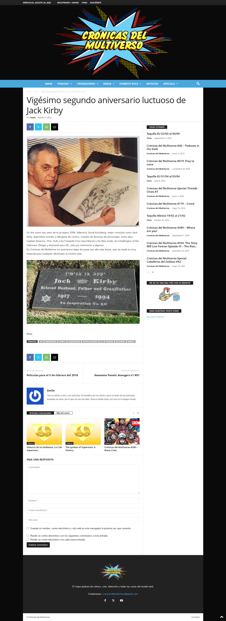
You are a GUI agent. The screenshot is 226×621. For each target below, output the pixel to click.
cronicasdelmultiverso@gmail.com (120, 594)
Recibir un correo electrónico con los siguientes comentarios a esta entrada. (69, 535)
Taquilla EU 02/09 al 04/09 (163, 133)
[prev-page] (133, 413)
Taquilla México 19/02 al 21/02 (166, 215)
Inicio (29, 91)
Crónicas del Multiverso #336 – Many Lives (121, 449)
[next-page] (138, 413)
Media (107, 83)
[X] (38, 126)
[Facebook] (30, 126)
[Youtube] (121, 600)
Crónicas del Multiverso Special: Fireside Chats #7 (172, 189)
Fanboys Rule (129, 83)
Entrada (109, 341)
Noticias (152, 83)
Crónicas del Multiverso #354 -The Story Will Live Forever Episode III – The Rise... (172, 244)
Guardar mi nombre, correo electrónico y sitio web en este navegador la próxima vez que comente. (80, 528)
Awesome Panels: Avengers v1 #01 (116, 375)
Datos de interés (90, 341)
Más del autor (63, 413)
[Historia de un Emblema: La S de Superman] (44, 431)
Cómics (62, 341)
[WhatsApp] (46, 126)
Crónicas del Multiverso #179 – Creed (170, 203)
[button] (198, 84)
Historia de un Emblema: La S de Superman (44, 449)
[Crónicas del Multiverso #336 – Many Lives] (122, 431)
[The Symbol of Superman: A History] (83, 431)
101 (36, 91)
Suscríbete (95, 2)
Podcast (63, 83)
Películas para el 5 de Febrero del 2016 (52, 375)
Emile (33, 117)
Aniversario (51, 341)
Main (48, 83)
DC (101, 341)
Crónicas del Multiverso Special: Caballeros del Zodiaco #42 (167, 259)
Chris (149, 138)
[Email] (54, 126)
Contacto (196, 617)
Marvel (131, 341)
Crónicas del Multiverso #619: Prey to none (170, 162)
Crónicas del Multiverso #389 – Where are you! (171, 229)
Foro (84, 2)
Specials (169, 83)
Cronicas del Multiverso (158, 153)
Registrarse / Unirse (68, 2)
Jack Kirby (120, 341)
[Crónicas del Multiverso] (113, 42)
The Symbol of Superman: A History (81, 449)
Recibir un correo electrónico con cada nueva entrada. (57, 539)
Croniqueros (86, 83)
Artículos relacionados (40, 413)
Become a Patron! (155, 317)
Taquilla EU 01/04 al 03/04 (163, 176)
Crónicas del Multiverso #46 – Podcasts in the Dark (173, 147)
